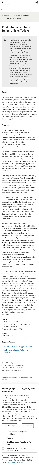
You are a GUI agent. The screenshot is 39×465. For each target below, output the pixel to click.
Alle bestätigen (27, 426)
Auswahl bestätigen (9, 426)
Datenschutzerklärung (15, 462)
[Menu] (1, 9)
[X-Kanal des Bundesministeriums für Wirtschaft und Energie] (12, 362)
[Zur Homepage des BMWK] (7, 4)
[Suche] (37, 9)
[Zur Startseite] (36, 2)
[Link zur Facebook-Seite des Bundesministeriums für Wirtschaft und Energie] (2, 362)
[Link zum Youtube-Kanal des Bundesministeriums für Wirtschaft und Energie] (7, 362)
